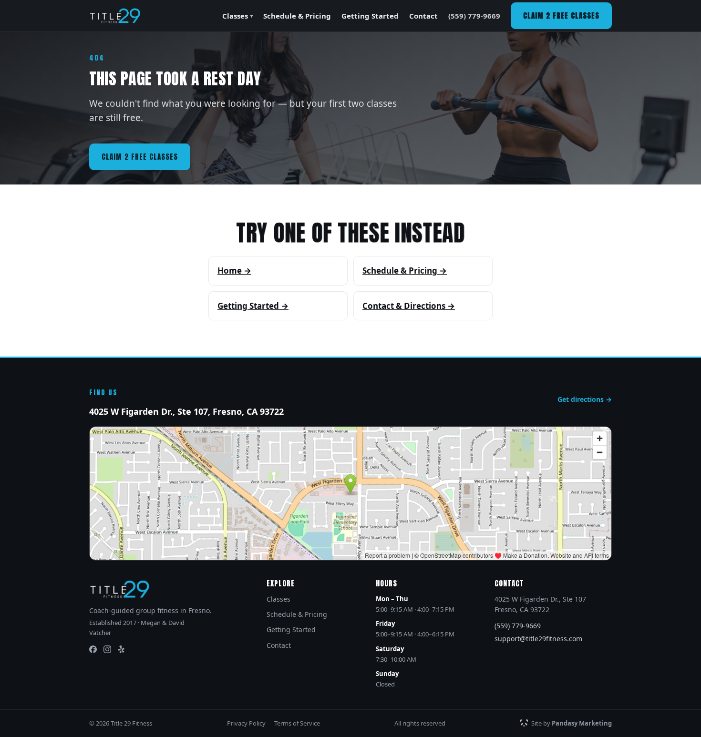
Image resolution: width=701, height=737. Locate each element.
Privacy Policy (246, 723)
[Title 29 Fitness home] (115, 16)
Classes (237, 15)
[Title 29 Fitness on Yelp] (121, 649)
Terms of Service (297, 723)
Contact (423, 15)
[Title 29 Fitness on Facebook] (93, 649)
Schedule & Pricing (297, 15)
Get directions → (584, 399)
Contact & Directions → (408, 305)
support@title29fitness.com (538, 638)
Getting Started (370, 15)
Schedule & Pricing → (404, 270)
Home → (234, 270)
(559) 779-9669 (474, 15)
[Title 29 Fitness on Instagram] (107, 649)
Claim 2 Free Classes (561, 15)
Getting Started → (253, 305)
